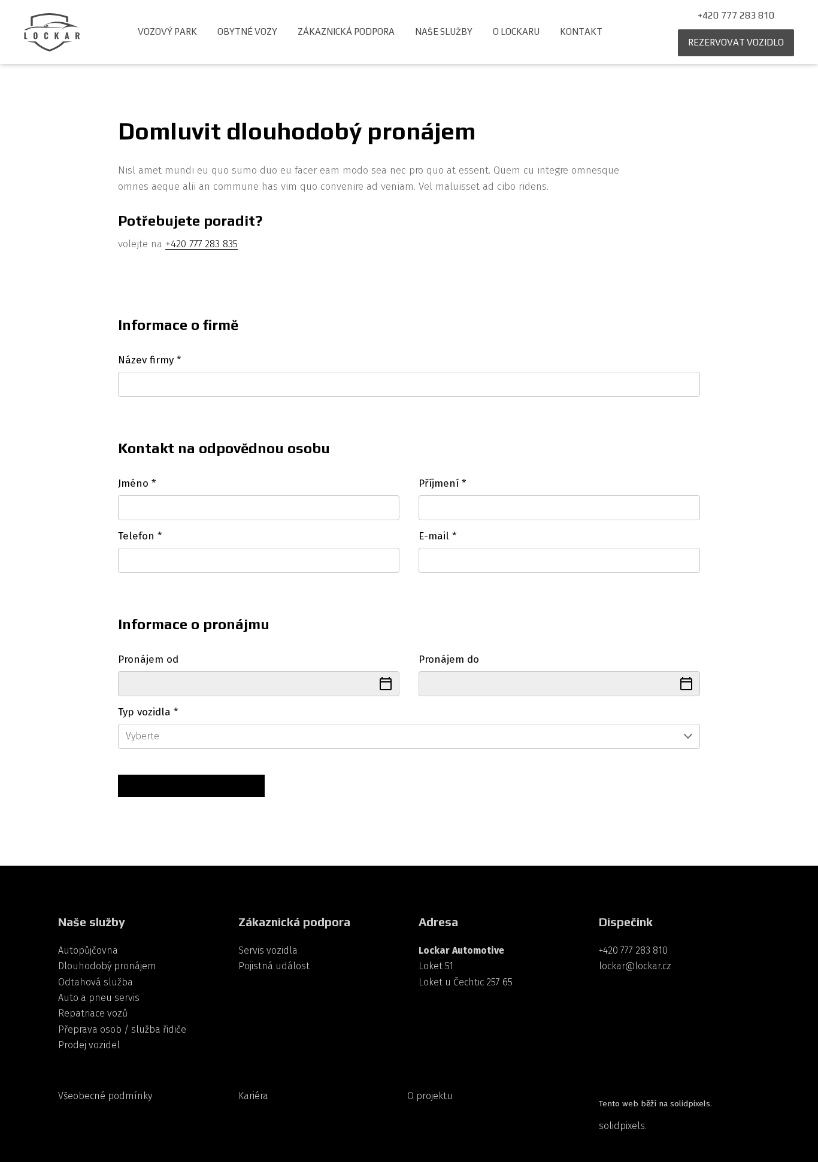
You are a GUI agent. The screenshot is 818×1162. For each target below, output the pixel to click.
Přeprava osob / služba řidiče (122, 1029)
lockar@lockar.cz (635, 966)
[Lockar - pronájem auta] (52, 32)
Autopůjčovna (88, 950)
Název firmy (149, 360)
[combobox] (408, 736)
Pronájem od (148, 659)
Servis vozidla (268, 950)
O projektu (430, 1096)
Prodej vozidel (89, 1045)
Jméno (137, 483)
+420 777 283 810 (633, 950)
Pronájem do (449, 659)
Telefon (140, 536)
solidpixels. (623, 1125)
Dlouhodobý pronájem (107, 966)
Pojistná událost (274, 966)
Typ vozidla (148, 712)
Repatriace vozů (93, 1013)
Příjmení (442, 483)
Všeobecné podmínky (105, 1096)
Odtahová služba (95, 982)
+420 (177, 244)
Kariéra (253, 1096)
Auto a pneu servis (99, 997)
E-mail (437, 536)
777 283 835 (213, 244)
